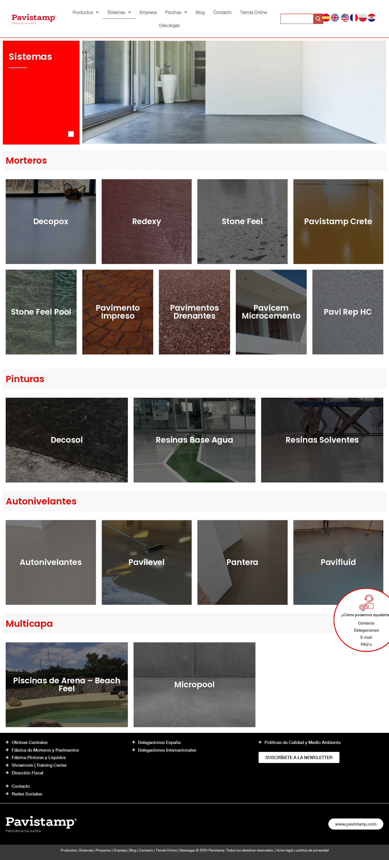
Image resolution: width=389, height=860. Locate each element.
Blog (200, 12)
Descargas (169, 25)
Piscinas (173, 12)
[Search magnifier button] (318, 19)
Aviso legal (285, 850)
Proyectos (103, 850)
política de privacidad (312, 850)
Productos (83, 12)
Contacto (222, 12)
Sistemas (116, 12)
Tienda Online (253, 12)
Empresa (148, 12)
